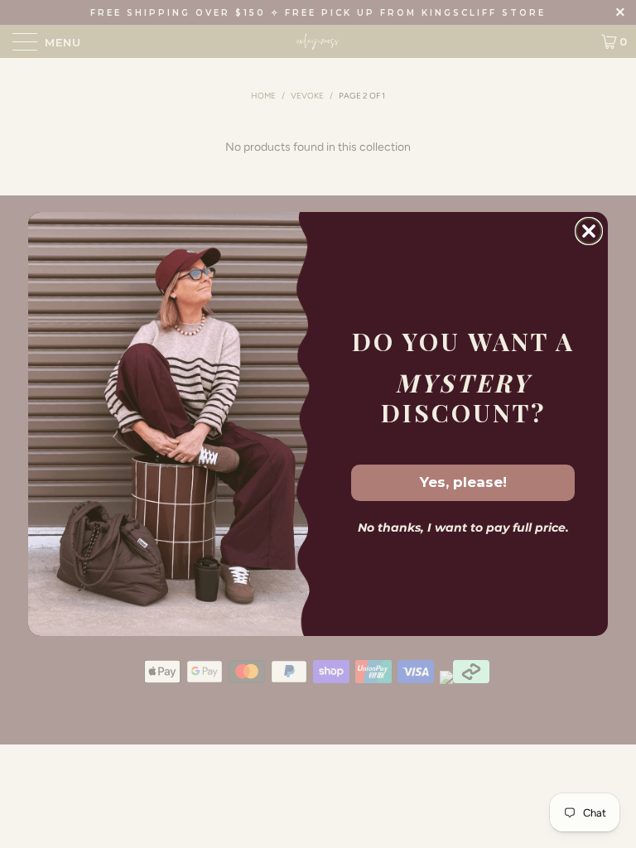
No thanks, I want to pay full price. (463, 527)
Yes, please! (463, 482)
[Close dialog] (588, 231)
